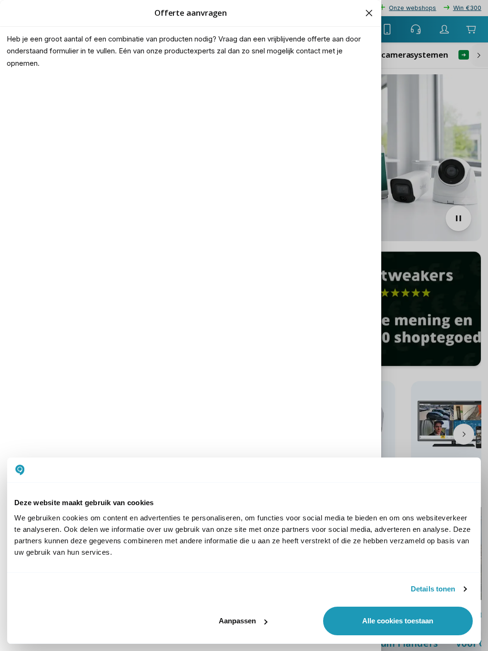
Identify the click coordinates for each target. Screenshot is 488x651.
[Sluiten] (368, 12)
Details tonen (433, 589)
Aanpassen (237, 621)
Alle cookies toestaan (397, 621)
